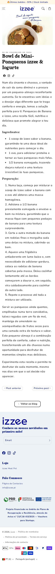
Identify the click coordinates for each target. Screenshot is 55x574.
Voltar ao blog (29, 403)
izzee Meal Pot (9, 468)
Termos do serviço (38, 537)
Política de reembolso (28, 532)
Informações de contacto (16, 542)
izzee (13, 532)
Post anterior (13, 388)
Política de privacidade (16, 537)
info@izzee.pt (9, 487)
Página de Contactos (12, 483)
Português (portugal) (25, 559)
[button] (3, 8)
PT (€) (8, 559)
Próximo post (42, 388)
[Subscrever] (49, 440)
